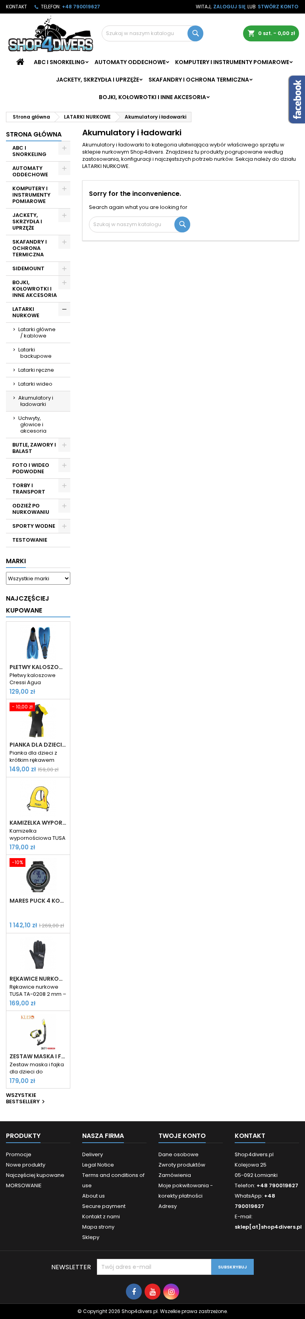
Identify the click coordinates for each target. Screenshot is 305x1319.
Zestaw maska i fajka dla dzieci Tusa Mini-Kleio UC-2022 (38, 1056)
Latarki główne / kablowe (37, 333)
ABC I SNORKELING (59, 62)
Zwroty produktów (181, 1165)
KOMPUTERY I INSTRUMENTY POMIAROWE (232, 62)
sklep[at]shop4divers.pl (268, 1227)
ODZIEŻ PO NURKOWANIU (30, 509)
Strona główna (34, 134)
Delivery (92, 1154)
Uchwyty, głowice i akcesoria (32, 424)
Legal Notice (98, 1165)
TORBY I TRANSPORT (28, 489)
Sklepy (90, 1237)
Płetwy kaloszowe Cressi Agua (38, 667)
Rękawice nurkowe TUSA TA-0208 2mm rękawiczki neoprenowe (38, 979)
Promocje (18, 1154)
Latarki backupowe (35, 353)
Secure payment (103, 1206)
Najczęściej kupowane (35, 1175)
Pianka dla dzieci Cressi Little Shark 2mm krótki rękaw (38, 744)
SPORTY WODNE (33, 526)
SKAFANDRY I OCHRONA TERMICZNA (199, 80)
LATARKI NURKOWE (25, 312)
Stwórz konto (278, 6)
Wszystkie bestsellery (26, 1099)
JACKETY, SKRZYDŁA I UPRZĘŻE (97, 80)
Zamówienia (174, 1175)
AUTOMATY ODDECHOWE (130, 62)
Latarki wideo (35, 384)
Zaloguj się (229, 6)
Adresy (167, 1206)
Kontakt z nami (101, 1216)
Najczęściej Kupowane (27, 604)
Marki (16, 561)
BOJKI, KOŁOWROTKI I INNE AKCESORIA (152, 97)
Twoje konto (182, 1135)
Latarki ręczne (36, 370)
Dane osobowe (178, 1154)
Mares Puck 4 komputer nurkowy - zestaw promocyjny (38, 901)
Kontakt (16, 6)
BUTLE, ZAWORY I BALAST (34, 448)
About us (93, 1196)
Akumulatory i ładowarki (35, 401)
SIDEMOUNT (28, 268)
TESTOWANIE (29, 540)
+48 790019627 (81, 6)
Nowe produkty (25, 1165)
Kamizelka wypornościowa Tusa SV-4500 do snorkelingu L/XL (38, 822)
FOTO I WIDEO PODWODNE (30, 468)
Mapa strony (98, 1227)
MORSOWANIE (24, 1185)
